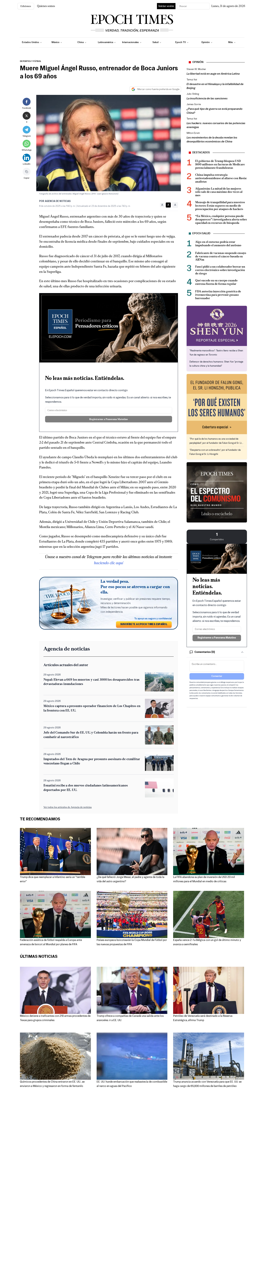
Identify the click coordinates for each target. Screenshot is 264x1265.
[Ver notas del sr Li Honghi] (217, 404)
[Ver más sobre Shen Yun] (217, 326)
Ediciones (25, 6)
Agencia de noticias (58, 201)
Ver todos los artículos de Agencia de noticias (67, 807)
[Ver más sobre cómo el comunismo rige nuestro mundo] (217, 492)
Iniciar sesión (166, 6)
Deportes (25, 61)
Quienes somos (46, 6)
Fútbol (37, 61)
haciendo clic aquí (108, 562)
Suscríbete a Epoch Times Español (143, 624)
